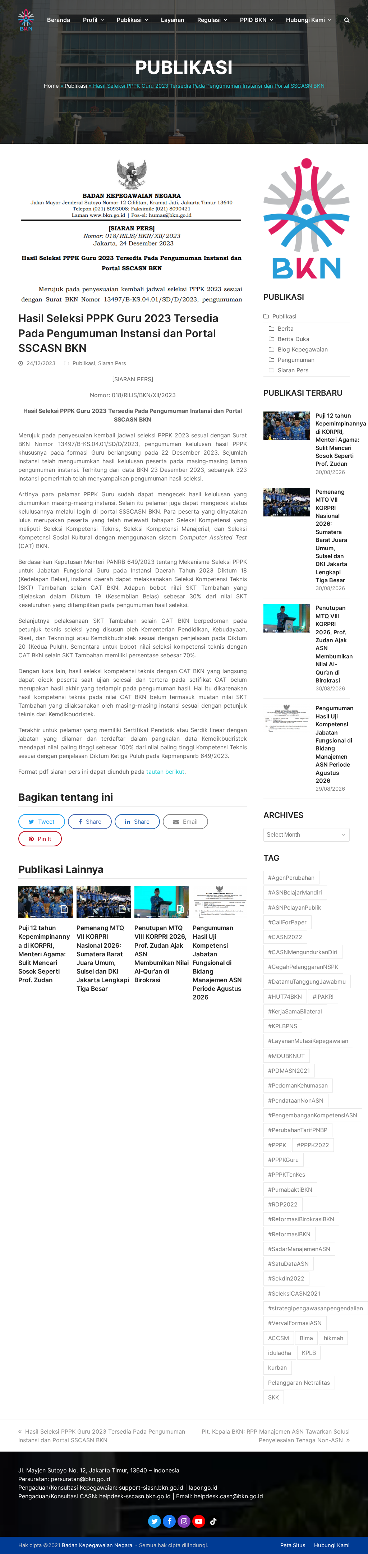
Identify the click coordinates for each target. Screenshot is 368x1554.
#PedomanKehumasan (298, 1085)
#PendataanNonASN (295, 1100)
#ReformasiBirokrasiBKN (301, 1219)
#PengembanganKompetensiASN (312, 1115)
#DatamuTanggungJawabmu (307, 981)
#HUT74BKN (285, 996)
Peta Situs (292, 1545)
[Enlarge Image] (132, 230)
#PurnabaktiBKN (290, 1189)
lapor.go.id (203, 1487)
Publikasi (76, 86)
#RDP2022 (283, 1204)
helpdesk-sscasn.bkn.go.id (135, 1496)
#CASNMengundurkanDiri (302, 952)
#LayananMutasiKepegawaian (308, 1040)
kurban (277, 1367)
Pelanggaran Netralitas (299, 1382)
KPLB (309, 1352)
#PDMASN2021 (289, 1070)
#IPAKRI (323, 996)
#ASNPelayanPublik (294, 907)
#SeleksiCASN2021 (294, 1293)
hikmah (333, 1338)
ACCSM (278, 1338)
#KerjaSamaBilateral (295, 1011)
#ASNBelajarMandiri (295, 892)
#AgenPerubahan (291, 877)
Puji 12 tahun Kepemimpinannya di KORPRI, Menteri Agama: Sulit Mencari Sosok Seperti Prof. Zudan (44, 954)
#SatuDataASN (288, 1263)
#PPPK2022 (313, 1145)
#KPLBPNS (282, 1026)
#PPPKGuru (283, 1159)
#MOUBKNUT (286, 1055)
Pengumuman (296, 359)
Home (51, 86)
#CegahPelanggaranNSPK (303, 966)
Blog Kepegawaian (303, 349)
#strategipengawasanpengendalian (315, 1308)
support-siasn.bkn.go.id (151, 1487)
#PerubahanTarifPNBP (297, 1130)
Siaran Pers (112, 363)
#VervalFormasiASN (295, 1323)
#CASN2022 (285, 937)
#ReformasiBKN (289, 1234)
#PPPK (277, 1145)
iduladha (279, 1352)
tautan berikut (165, 771)
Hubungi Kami (332, 1545)
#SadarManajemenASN (299, 1248)
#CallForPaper (287, 922)
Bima (306, 1338)
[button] (347, 20)
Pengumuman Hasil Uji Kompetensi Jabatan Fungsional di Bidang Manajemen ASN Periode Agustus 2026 (217, 962)
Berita (286, 328)
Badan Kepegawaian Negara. (98, 1545)
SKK (273, 1397)
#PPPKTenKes (286, 1174)
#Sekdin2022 (286, 1278)
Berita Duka (293, 338)
